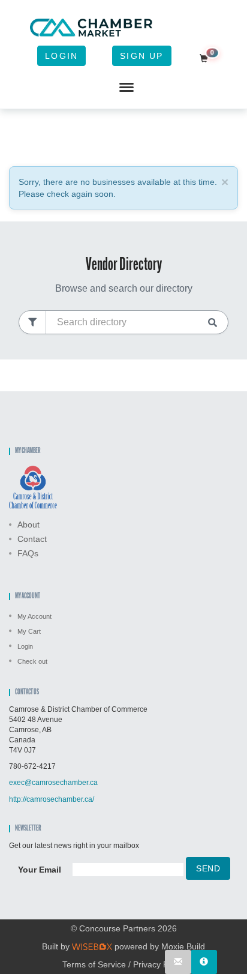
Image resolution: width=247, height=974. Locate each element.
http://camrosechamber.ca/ (51, 799)
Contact (32, 539)
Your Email (39, 869)
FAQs (27, 553)
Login (61, 56)
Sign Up (141, 56)
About (28, 524)
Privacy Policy (159, 964)
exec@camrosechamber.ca (53, 782)
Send (208, 868)
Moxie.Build (183, 946)
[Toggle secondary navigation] (126, 87)
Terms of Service (94, 964)
